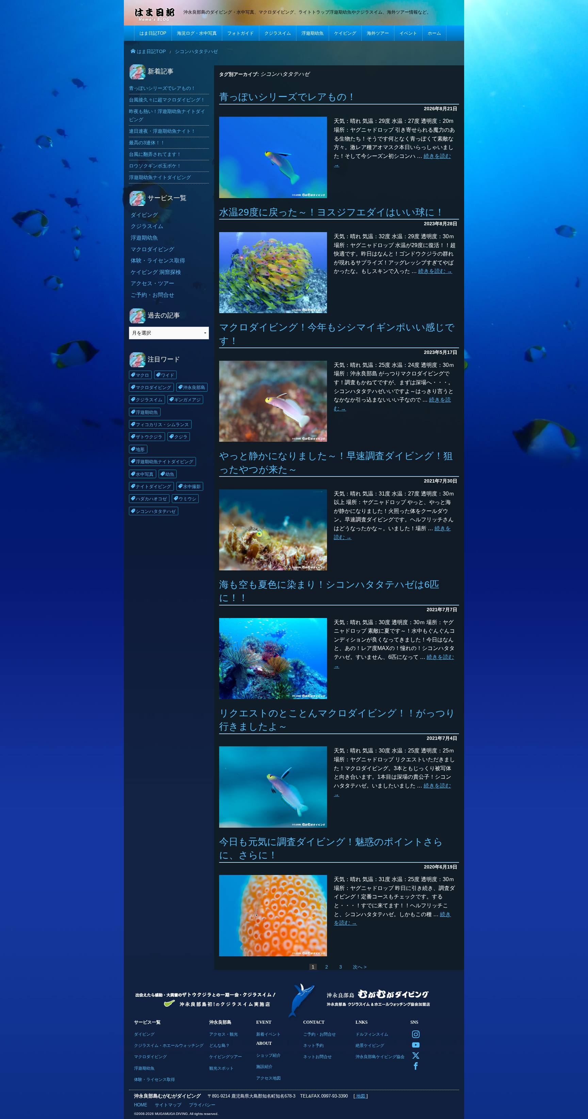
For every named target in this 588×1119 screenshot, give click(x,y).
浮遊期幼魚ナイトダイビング (160, 177)
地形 (140, 449)
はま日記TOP (153, 33)
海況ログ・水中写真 (197, 33)
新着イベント (268, 1034)
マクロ (142, 375)
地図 (360, 1096)
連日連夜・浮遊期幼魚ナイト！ (162, 131)
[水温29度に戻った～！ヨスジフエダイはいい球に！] (273, 272)
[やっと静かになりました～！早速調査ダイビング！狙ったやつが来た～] (273, 529)
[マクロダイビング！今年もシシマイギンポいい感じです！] (273, 401)
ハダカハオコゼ (151, 498)
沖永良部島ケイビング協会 (380, 1056)
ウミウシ (187, 498)
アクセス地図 (268, 1078)
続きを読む (435, 271)
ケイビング (345, 33)
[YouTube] (414, 1044)
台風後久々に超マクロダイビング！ (167, 99)
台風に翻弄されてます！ (155, 154)
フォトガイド (240, 33)
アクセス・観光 (223, 1034)
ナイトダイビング (153, 486)
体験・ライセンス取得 (158, 260)
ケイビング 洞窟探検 (156, 272)
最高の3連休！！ (147, 142)
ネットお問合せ (317, 1056)
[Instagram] (414, 1033)
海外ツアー (378, 33)
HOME (140, 1104)
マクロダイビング (152, 249)
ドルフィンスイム (372, 1034)
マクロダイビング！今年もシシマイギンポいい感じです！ (337, 334)
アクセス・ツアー (152, 283)
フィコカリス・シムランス (162, 424)
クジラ (180, 436)
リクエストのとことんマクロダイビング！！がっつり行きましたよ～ (337, 720)
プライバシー (202, 1104)
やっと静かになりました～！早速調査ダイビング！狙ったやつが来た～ (336, 462)
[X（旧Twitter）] (414, 1055)
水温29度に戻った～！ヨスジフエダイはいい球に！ (331, 212)
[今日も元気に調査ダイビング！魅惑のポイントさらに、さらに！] (273, 915)
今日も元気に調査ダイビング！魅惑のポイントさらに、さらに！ (331, 848)
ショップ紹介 (268, 1055)
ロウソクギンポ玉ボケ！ (155, 165)
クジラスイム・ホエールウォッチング (168, 1045)
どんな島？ (219, 1045)
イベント (408, 33)
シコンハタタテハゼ (156, 511)
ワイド (167, 375)
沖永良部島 (194, 387)
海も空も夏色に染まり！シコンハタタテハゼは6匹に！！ (329, 591)
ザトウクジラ (149, 436)
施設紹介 (264, 1066)
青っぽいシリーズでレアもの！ (287, 97)
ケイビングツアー (225, 1056)
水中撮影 (192, 486)
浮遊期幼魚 (312, 33)
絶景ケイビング (370, 1045)
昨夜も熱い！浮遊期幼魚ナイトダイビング (167, 115)
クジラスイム (277, 33)
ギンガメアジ (187, 399)
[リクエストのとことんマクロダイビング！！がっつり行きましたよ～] (273, 786)
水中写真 (144, 474)
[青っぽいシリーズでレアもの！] (273, 157)
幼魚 (169, 474)
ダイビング (144, 215)
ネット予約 (313, 1045)
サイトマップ (168, 1104)
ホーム (434, 33)
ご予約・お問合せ (152, 295)
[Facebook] (414, 1065)
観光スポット (221, 1068)
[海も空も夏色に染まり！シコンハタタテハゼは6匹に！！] (273, 658)
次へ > (359, 967)
